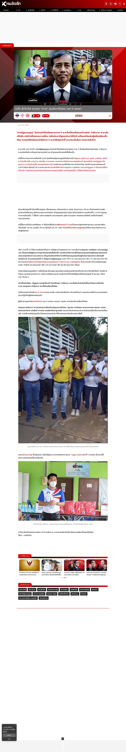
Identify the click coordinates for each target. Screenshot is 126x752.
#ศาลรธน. (74, 594)
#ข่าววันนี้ (22, 590)
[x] (111, 3)
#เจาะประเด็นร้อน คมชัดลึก (28, 598)
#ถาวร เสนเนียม (39, 594)
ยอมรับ (9, 735)
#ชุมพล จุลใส (51, 594)
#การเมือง (64, 590)
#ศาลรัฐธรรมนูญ (25, 594)
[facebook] (106, 3)
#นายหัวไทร (44, 598)
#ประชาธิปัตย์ (84, 590)
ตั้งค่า (9, 739)
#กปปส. (83, 594)
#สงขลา (94, 590)
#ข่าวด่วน (32, 590)
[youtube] (115, 3)
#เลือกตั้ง (74, 590)
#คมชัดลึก (41, 590)
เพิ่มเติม (5, 731)
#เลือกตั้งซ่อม (64, 594)
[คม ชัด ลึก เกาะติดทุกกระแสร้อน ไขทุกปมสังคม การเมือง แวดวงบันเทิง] (63, 4)
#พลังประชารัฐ (53, 590)
